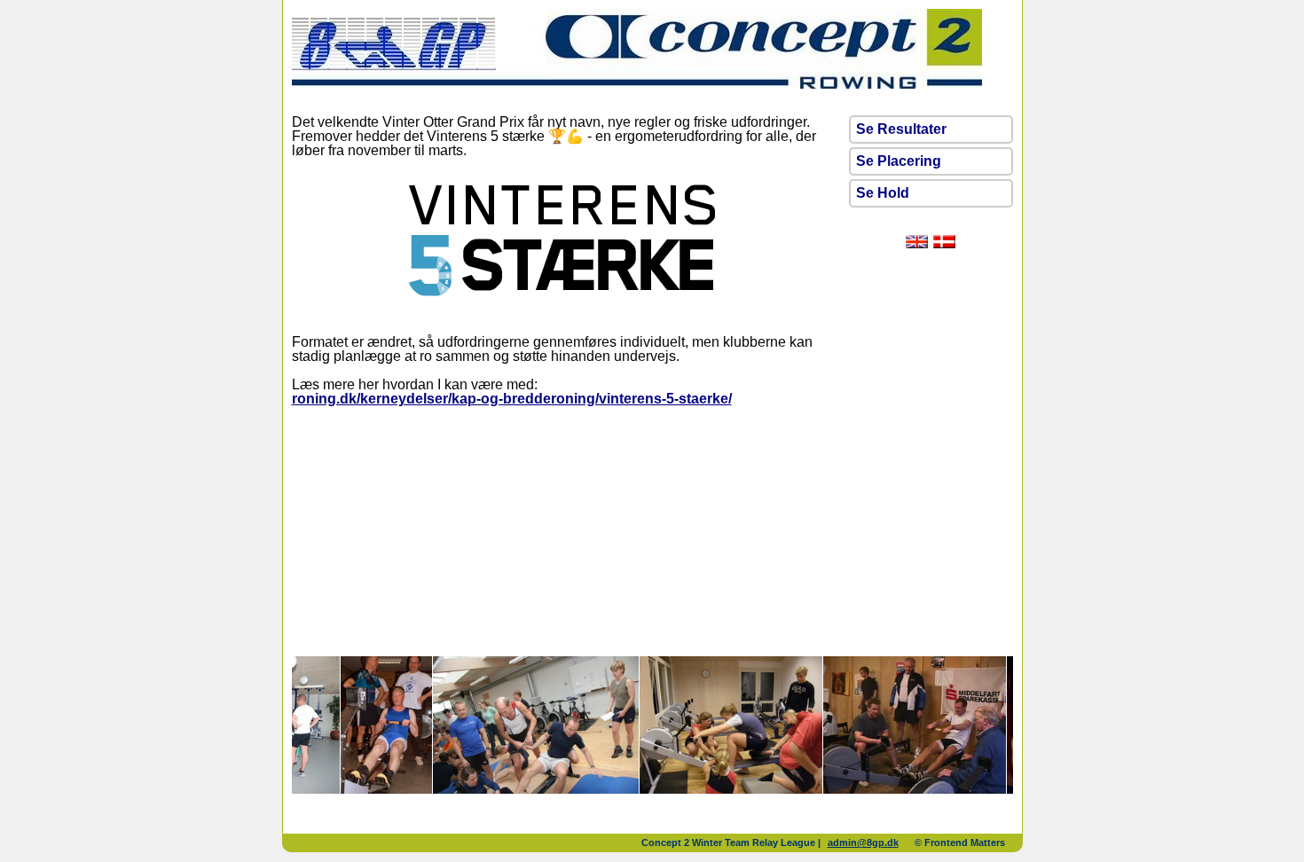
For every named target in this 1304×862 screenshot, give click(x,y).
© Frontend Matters (960, 842)
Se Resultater (901, 129)
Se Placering (898, 160)
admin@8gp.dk (863, 842)
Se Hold (882, 192)
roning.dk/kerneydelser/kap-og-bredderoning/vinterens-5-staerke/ (512, 398)
